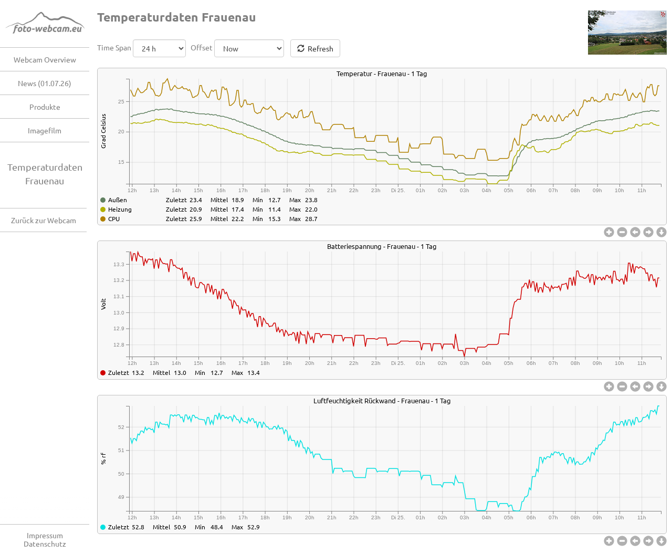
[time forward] (649, 232)
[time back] (636, 232)
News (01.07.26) (44, 83)
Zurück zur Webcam (43, 220)
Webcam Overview (45, 59)
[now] (661, 232)
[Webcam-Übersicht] (50, 23)
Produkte (44, 106)
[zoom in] (610, 232)
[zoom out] (623, 232)
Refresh (318, 48)
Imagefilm (44, 130)
